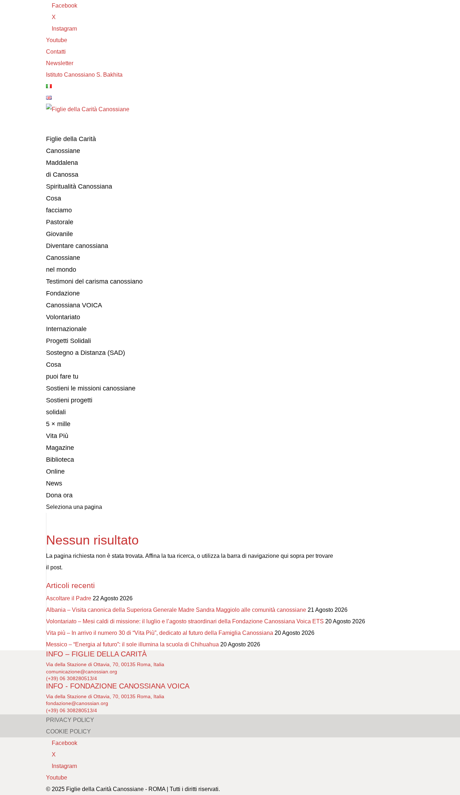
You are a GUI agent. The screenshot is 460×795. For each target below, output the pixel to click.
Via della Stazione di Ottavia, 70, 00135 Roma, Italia (105, 664)
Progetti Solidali (68, 340)
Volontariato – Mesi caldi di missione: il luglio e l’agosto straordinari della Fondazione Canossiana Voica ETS (185, 621)
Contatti (56, 52)
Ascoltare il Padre (68, 598)
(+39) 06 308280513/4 (71, 678)
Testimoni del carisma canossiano (94, 281)
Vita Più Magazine (60, 441)
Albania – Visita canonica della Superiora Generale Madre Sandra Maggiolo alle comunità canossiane (176, 610)
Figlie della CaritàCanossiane (71, 144)
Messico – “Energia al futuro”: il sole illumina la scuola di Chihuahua (132, 644)
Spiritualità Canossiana (79, 186)
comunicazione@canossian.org (81, 671)
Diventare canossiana (77, 245)
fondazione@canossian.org (77, 703)
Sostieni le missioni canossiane (90, 388)
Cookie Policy (68, 731)
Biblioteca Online (60, 465)
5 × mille (58, 424)
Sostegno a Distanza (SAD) (85, 352)
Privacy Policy (70, 720)
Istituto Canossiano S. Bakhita (84, 75)
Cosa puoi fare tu (62, 370)
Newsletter (59, 63)
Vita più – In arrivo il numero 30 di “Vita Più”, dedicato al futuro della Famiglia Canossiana (159, 633)
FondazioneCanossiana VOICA (74, 299)
